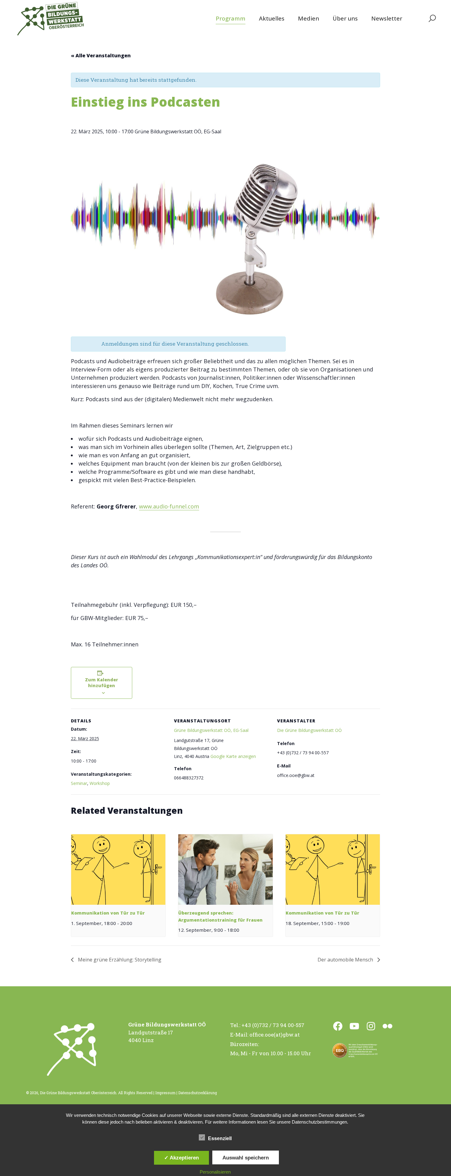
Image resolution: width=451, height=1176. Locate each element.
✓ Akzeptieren (181, 1157)
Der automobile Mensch (346, 959)
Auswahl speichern (245, 1157)
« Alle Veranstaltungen (101, 55)
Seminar (79, 783)
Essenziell (220, 1138)
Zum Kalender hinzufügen (101, 682)
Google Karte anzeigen (233, 756)
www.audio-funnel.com (169, 506)
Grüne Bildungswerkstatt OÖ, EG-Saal (211, 730)
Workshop (100, 783)
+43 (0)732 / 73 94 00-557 (272, 1025)
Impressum (165, 1092)
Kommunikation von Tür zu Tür (108, 913)
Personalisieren (215, 1171)
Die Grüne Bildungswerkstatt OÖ (309, 730)
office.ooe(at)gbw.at (274, 1034)
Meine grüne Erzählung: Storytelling (119, 959)
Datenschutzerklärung (197, 1092)
